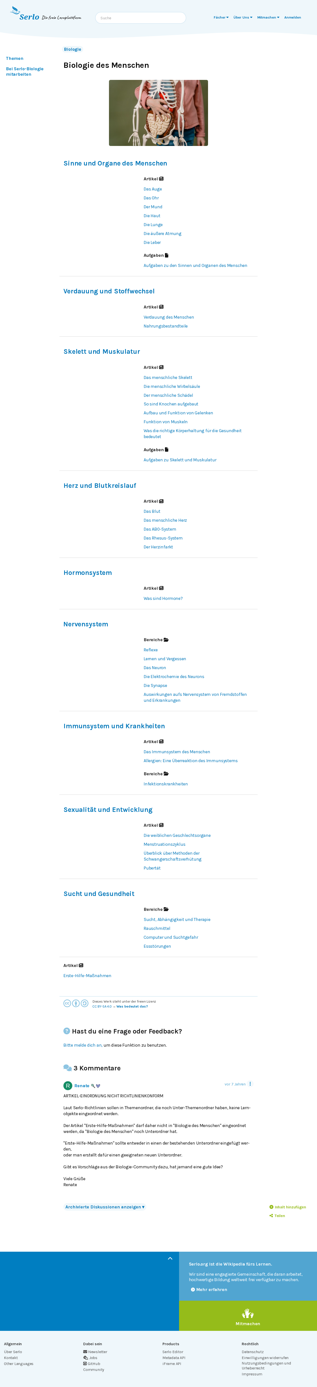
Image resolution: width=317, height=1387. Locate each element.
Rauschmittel (157, 928)
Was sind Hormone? (163, 598)
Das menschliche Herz (165, 520)
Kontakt (11, 1357)
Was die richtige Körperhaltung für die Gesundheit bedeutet (193, 433)
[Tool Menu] (250, 1083)
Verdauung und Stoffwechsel (109, 291)
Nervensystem (85, 624)
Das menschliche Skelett (168, 377)
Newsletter (97, 1351)
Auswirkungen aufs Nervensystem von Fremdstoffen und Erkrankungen (195, 697)
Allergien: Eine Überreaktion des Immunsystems (191, 760)
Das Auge (153, 189)
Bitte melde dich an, (83, 1045)
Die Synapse (155, 685)
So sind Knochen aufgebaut (171, 404)
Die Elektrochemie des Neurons (174, 676)
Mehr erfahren (212, 1289)
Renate (81, 1085)
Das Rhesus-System (163, 538)
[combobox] (140, 18)
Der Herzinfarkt (158, 547)
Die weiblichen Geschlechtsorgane (177, 835)
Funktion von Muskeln (166, 421)
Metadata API (173, 1357)
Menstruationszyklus (164, 844)
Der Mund (153, 207)
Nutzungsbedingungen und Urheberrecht (266, 1365)
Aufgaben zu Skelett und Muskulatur (180, 460)
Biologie (72, 49)
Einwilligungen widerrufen (265, 1357)
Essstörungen (157, 946)
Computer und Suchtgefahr (171, 937)
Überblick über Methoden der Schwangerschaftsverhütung (173, 856)
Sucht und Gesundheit (98, 894)
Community (93, 1369)
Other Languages (18, 1363)
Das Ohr (151, 198)
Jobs (93, 1357)
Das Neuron (155, 667)
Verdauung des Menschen (169, 317)
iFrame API (171, 1363)
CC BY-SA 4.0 (102, 1006)
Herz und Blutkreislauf (99, 486)
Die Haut (152, 215)
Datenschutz (253, 1351)
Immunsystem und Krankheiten (114, 726)
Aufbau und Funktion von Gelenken (178, 413)
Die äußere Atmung (163, 233)
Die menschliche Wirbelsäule (172, 386)
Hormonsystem (87, 573)
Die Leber (152, 242)
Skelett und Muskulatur (101, 351)
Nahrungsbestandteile (166, 326)
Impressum (252, 1374)
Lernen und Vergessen (165, 658)
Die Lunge (153, 224)
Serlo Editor (172, 1351)
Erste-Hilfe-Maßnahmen (87, 975)
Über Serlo (13, 1351)
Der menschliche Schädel (168, 395)
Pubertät (152, 868)
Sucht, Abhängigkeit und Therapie (177, 919)
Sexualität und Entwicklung (108, 810)
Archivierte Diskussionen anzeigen (104, 1207)
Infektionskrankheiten (166, 784)
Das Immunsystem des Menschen (177, 751)
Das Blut (152, 511)
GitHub (94, 1363)
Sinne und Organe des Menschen (115, 163)
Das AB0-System (160, 529)
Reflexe (151, 650)
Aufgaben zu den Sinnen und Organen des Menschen (195, 265)
